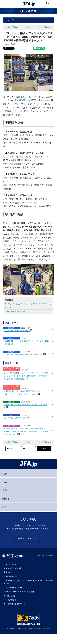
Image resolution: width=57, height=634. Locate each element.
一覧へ (28, 27)
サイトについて (10, 564)
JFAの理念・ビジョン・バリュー (28, 538)
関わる (5, 498)
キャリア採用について (13, 603)
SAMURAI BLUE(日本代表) (16, 311)
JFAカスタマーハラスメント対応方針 (19, 591)
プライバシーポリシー (13, 587)
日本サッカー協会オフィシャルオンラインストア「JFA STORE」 (29, 304)
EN (47, 3)
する (4, 490)
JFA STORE (20, 100)
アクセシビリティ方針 (13, 568)
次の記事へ (44, 27)
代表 (4, 473)
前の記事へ (13, 27)
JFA (4, 506)
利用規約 (7, 572)
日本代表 (10, 308)
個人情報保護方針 (11, 576)
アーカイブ (8, 595)
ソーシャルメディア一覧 (45, 555)
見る (4, 481)
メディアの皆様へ (11, 599)
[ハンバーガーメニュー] (5, 3)
